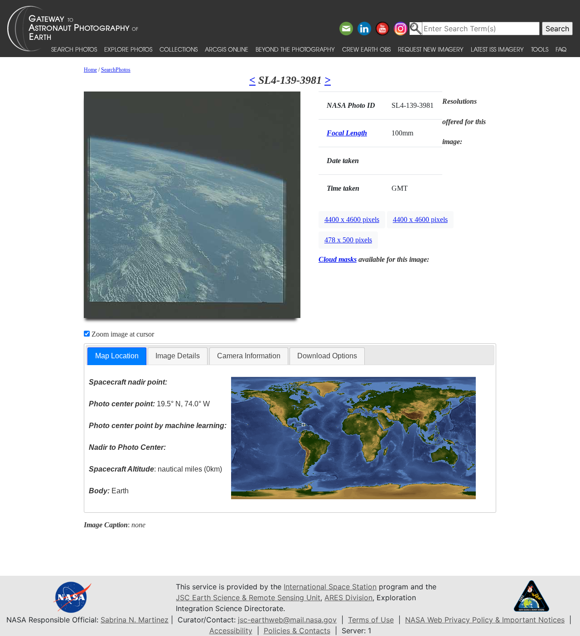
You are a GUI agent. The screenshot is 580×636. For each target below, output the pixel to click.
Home (90, 70)
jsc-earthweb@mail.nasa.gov (287, 619)
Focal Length (347, 133)
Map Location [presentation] (117, 356)
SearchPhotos (115, 70)
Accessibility (230, 630)
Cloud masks (338, 259)
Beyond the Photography (295, 49)
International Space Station (330, 586)
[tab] (116, 356)
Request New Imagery (431, 49)
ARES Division (348, 597)
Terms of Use (371, 619)
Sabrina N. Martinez (135, 619)
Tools (539, 49)
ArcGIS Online (226, 49)
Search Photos (74, 49)
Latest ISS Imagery (497, 49)
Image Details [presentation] (177, 356)
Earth (109, 491)
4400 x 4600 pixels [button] (351, 219)
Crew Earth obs (366, 49)
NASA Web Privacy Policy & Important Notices (485, 619)
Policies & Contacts (297, 630)
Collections (179, 49)
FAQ (561, 49)
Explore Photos (128, 49)
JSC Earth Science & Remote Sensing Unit (248, 597)
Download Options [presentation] (327, 356)
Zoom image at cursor (122, 334)
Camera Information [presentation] (248, 356)
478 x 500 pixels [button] (348, 240)
